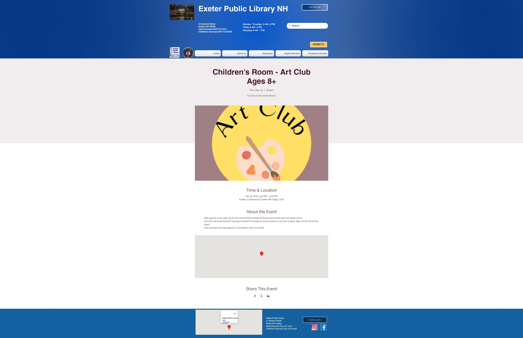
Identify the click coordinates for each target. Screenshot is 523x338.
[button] (288, 53)
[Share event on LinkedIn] (268, 296)
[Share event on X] (261, 296)
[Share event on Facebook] (255, 296)
